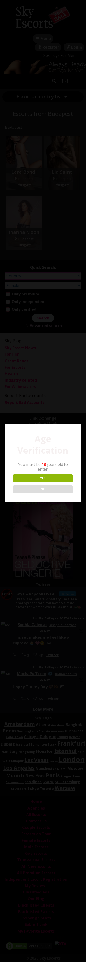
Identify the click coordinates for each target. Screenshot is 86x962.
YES (43, 478)
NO (43, 489)
